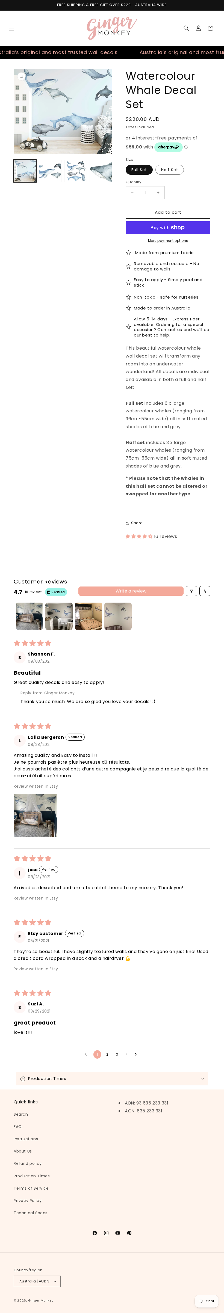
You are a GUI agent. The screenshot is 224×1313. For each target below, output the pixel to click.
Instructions (26, 1139)
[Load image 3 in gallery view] (75, 171)
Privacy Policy (28, 1200)
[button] (11, 28)
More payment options (168, 240)
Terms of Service (31, 1188)
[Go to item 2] (59, 616)
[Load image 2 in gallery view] (50, 171)
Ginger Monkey (41, 1300)
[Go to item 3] (88, 616)
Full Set (139, 169)
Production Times (32, 1176)
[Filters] (191, 591)
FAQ (18, 1126)
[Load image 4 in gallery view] (101, 171)
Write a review (131, 591)
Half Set (169, 169)
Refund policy (28, 1163)
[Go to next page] (137, 1054)
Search (21, 1114)
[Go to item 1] (29, 616)
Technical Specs (31, 1213)
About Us (23, 1151)
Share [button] (137, 523)
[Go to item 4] (118, 616)
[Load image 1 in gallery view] (25, 171)
